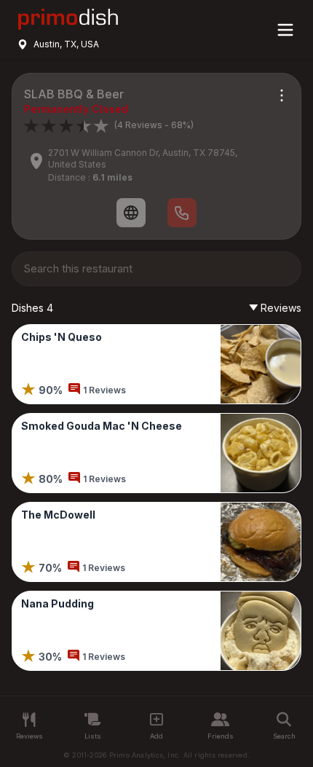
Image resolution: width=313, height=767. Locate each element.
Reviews (281, 308)
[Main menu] (285, 30)
